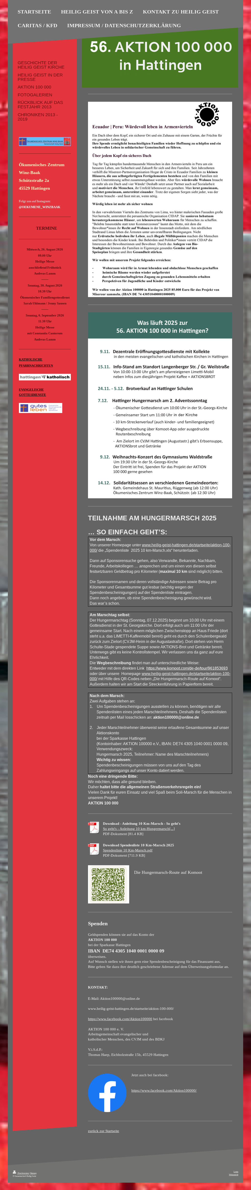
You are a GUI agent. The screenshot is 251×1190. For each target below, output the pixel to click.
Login (236, 1172)
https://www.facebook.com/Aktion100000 (120, 1019)
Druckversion (23, 1173)
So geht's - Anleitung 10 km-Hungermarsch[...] (139, 829)
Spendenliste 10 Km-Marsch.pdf (127, 850)
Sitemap (33, 1173)
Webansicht (233, 1175)
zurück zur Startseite (103, 1131)
